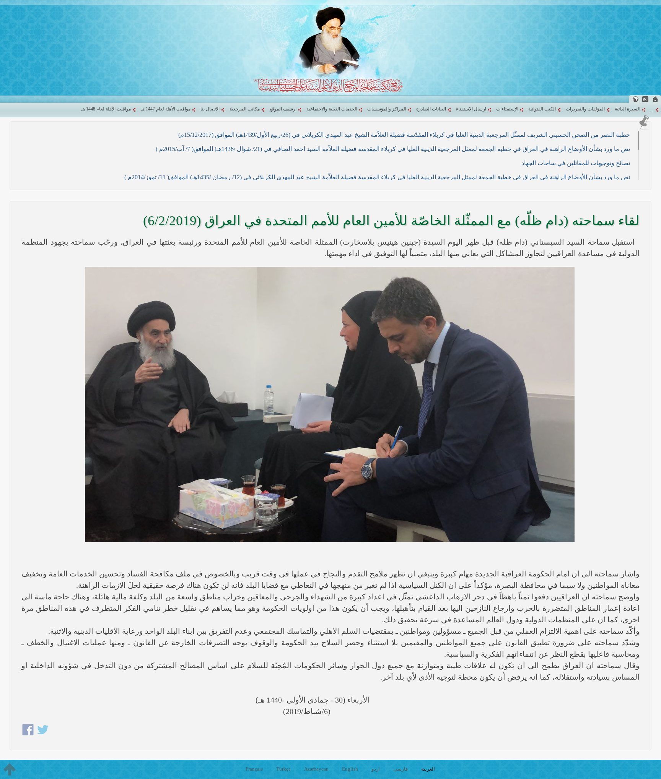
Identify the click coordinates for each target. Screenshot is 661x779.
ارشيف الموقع (283, 109)
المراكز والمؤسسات (386, 109)
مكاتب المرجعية (245, 109)
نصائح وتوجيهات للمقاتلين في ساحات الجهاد (575, 163)
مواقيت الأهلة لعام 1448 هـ (106, 109)
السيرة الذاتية (627, 109)
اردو (375, 769)
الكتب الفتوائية (542, 109)
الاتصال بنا (210, 109)
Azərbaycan (316, 769)
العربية (428, 769)
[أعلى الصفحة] (9, 769)
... (652, 109)
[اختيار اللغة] (635, 99)
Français (254, 769)
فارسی (400, 769)
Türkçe (283, 769)
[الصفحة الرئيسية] (655, 99)
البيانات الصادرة (431, 109)
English (350, 769)
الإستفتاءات (507, 109)
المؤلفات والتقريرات (585, 109)
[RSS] (645, 99)
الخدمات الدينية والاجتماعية (331, 109)
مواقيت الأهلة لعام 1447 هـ (165, 109)
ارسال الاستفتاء (471, 109)
